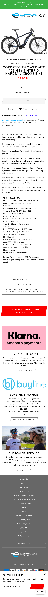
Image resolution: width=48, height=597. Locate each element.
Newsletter (24, 544)
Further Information (24, 419)
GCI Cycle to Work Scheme (24, 499)
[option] (24, 4)
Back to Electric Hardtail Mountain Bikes (26, 311)
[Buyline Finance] (24, 384)
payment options (24, 371)
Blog (24, 507)
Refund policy (24, 535)
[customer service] (24, 438)
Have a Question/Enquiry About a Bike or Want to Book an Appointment (24, 291)
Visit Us (24, 483)
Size (23, 87)
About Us (24, 479)
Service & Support (24, 503)
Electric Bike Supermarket (24, 64)
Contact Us (24, 527)
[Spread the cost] (24, 338)
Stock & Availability (24, 280)
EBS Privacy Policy (23, 519)
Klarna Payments (24, 523)
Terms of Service (24, 532)
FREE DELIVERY (24, 285)
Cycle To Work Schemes (24, 495)
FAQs (24, 511)
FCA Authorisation (24, 565)
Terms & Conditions (24, 515)
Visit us (24, 470)
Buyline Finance (23, 491)
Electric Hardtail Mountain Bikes (26, 59)
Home (9, 59)
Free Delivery (24, 487)
